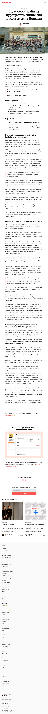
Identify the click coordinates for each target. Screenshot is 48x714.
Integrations (4, 587)
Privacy (3, 665)
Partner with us (5, 646)
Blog (3, 630)
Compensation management (7, 578)
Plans (3, 598)
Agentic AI (4, 548)
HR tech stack (5, 623)
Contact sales (5, 678)
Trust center (4, 653)
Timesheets (4, 568)
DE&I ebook (4, 621)
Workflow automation (6, 555)
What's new (4, 603)
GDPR (3, 648)
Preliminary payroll (5, 575)
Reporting (4, 580)
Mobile (3, 591)
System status (5, 685)
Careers (3, 639)
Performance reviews (6, 562)
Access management (6, 584)
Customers (4, 601)
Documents (4, 553)
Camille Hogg (26, 23)
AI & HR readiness (5, 619)
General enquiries (5, 683)
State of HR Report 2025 (7, 626)
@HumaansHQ (9, 415)
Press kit (4, 642)
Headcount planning (6, 582)
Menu (45, 2)
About (3, 637)
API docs (4, 607)
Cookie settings (5, 660)
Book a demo (4, 676)
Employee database (6, 550)
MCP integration (6, 610)
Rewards (4, 614)
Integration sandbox (6, 612)
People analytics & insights (7, 571)
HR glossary (4, 616)
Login (3, 688)
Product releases (5, 628)
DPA (3, 667)
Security (3, 651)
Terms (3, 662)
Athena (4, 605)
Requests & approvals (6, 557)
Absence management (6, 559)
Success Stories (24, 8)
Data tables (4, 573)
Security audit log (5, 589)
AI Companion (5, 566)
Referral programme (6, 644)
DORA (3, 669)
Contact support (5, 681)
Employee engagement (6, 564)
